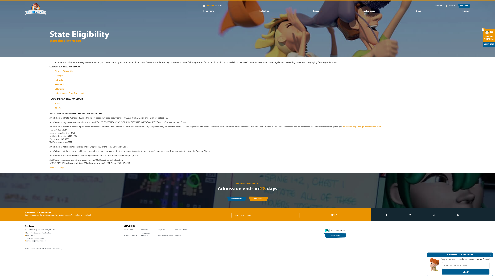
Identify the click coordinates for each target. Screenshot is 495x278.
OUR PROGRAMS (236, 199)
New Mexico (60, 84)
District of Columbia (64, 71)
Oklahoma (59, 89)
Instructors (369, 11)
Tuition (466, 11)
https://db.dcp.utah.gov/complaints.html (362, 127)
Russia (57, 103)
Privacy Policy (57, 249)
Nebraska (59, 80)
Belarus (58, 108)
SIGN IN (452, 6)
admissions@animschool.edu (36, 241)
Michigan (59, 76)
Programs (161, 230)
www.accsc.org (57, 168)
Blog (418, 11)
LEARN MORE (335, 235)
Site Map (178, 235)
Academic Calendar (130, 235)
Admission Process (181, 230)
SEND (334, 215)
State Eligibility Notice (165, 235)
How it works (128, 230)
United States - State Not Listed (69, 93)
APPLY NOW (464, 6)
